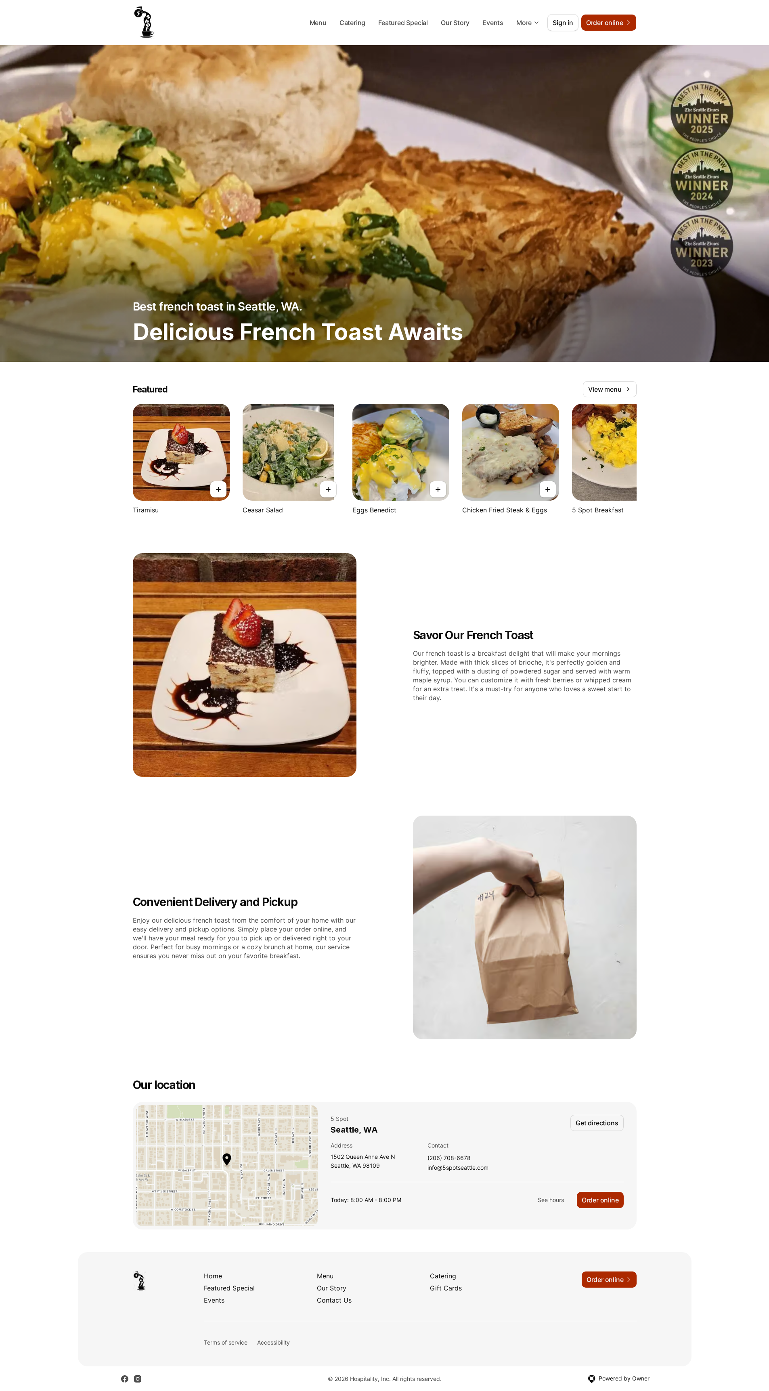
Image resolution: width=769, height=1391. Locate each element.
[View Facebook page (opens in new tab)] (125, 1379)
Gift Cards (446, 1288)
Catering (352, 23)
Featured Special (403, 23)
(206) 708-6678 (449, 1158)
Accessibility (273, 1342)
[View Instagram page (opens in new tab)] (137, 1379)
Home (213, 1276)
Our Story (455, 23)
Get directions (597, 1123)
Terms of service (225, 1342)
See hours (551, 1199)
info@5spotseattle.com (457, 1168)
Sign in (563, 23)
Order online (600, 1200)
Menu (318, 23)
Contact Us (334, 1300)
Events (492, 23)
